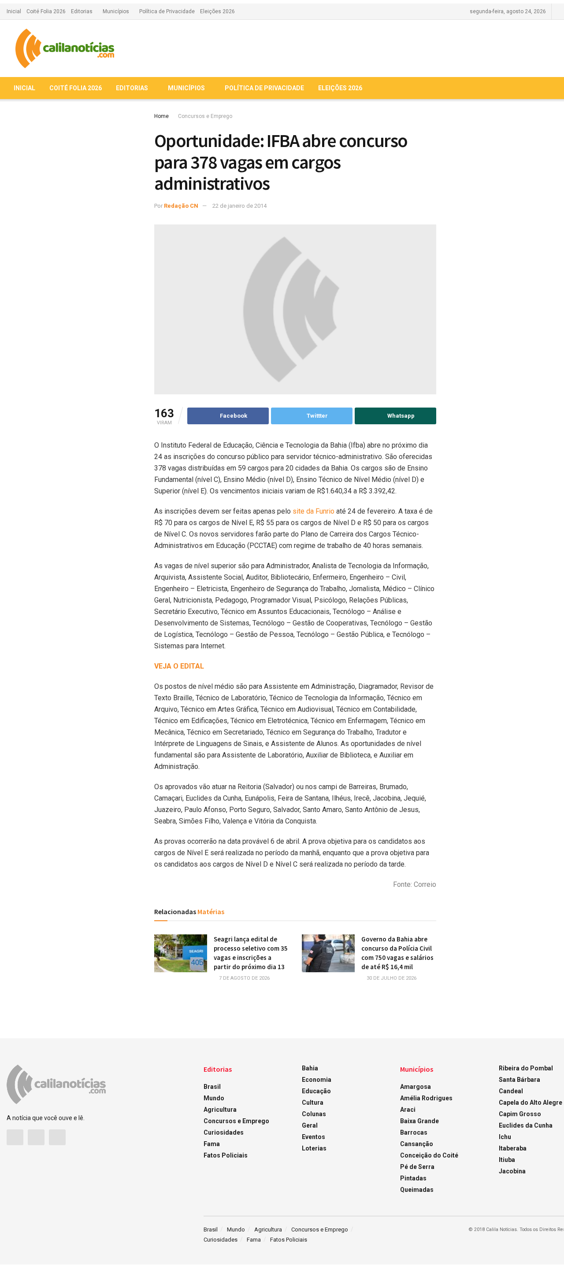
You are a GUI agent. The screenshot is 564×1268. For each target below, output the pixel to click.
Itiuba (507, 1159)
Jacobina (512, 1171)
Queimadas (417, 1189)
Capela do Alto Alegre (530, 1102)
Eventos (313, 1136)
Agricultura (220, 1109)
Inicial (14, 11)
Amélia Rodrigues (426, 1098)
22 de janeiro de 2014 (239, 205)
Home (161, 116)
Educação (316, 1091)
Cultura (312, 1102)
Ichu (505, 1136)
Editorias (82, 11)
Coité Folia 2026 (46, 11)
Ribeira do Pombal (526, 1068)
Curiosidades (224, 1132)
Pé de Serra (417, 1166)
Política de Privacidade (167, 11)
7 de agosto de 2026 (244, 978)
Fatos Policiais (226, 1155)
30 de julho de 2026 (390, 978)
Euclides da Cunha (526, 1125)
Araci (408, 1109)
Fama (212, 1143)
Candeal (511, 1091)
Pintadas (413, 1178)
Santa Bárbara (519, 1079)
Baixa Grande (419, 1121)
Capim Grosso (520, 1113)
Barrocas (413, 1132)
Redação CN (181, 205)
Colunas (314, 1113)
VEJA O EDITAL (179, 666)
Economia (316, 1079)
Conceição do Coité (429, 1155)
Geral (310, 1125)
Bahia (310, 1068)
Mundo (214, 1098)
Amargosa (415, 1086)
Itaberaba (513, 1148)
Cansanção (416, 1143)
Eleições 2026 (217, 11)
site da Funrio (314, 511)
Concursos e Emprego (205, 116)
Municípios (116, 11)
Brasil (212, 1086)
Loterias (314, 1148)
